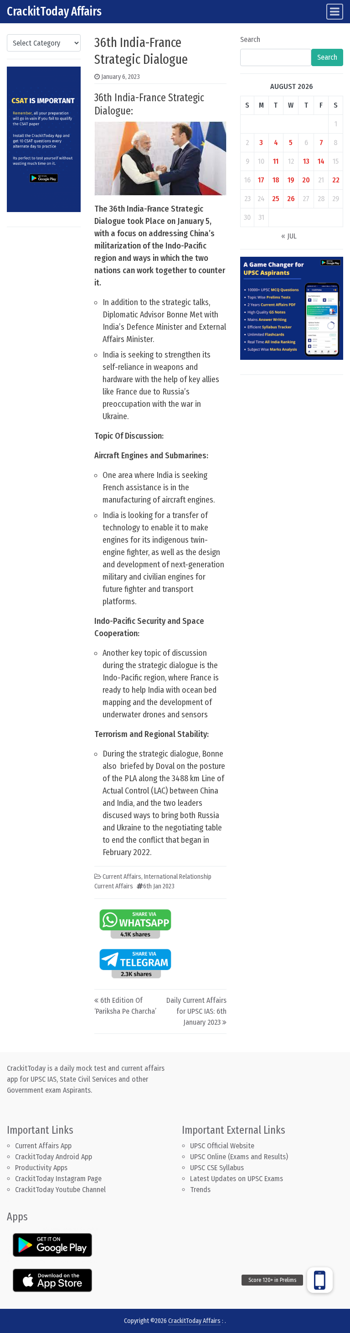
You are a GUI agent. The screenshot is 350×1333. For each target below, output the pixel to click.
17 (261, 180)
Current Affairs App (43, 1145)
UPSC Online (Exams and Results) (239, 1156)
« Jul (289, 236)
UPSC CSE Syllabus (218, 1167)
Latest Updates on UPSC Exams (236, 1178)
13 (306, 161)
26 (291, 198)
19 (291, 180)
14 (321, 161)
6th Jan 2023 (159, 886)
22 (336, 180)
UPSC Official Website (222, 1145)
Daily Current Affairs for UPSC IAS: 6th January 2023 (196, 1011)
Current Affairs (122, 877)
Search (250, 39)
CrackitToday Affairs (54, 11)
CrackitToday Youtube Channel (60, 1189)
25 (275, 198)
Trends (200, 1189)
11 (275, 161)
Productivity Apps (41, 1167)
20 (306, 180)
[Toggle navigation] (334, 12)
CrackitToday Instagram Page (58, 1178)
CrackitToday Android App (53, 1156)
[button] (320, 1280)
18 (276, 180)
